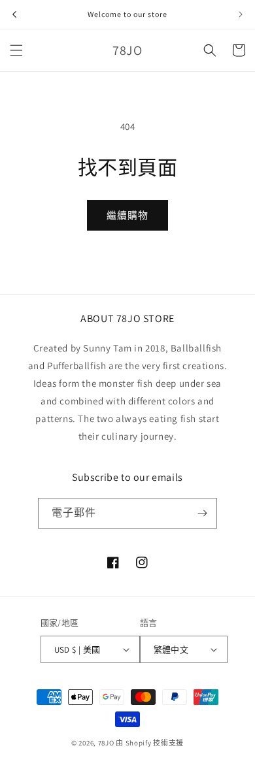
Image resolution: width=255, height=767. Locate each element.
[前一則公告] (14, 14)
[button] (16, 50)
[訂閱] (202, 513)
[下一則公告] (240, 14)
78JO (106, 742)
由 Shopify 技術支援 (150, 742)
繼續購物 (127, 215)
